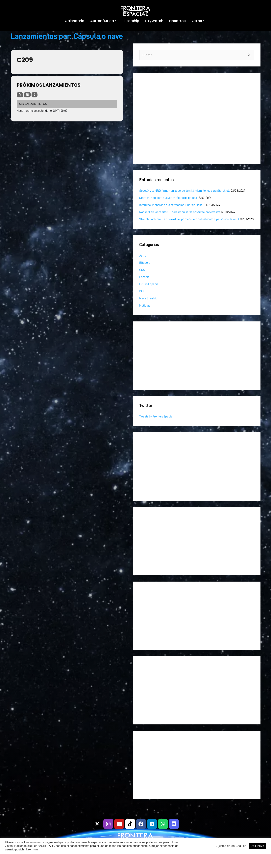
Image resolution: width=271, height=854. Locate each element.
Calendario (74, 20)
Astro (142, 255)
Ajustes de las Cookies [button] (231, 845)
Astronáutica (102, 20)
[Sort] (34, 94)
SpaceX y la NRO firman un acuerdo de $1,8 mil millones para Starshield (184, 190)
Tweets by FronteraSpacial (156, 416)
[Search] (20, 94)
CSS (142, 269)
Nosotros (177, 20)
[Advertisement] (192, 118)
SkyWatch (154, 20)
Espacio (144, 277)
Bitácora (144, 262)
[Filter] (27, 94)
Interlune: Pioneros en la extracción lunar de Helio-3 (172, 205)
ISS (141, 291)
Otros (197, 20)
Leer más (32, 849)
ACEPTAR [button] (258, 845)
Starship (131, 20)
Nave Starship (148, 298)
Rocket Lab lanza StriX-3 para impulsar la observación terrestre (179, 212)
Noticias (144, 305)
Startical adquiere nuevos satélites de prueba (168, 197)
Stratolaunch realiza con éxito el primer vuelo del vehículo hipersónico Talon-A (189, 219)
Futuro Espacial (149, 284)
